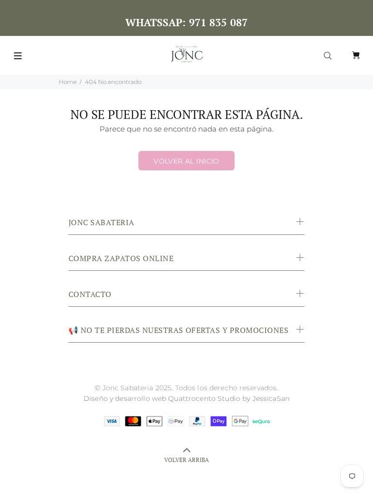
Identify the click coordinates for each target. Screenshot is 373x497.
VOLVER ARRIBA (186, 460)
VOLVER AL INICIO (186, 161)
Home (68, 81)
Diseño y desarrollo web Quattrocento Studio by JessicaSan (186, 398)
